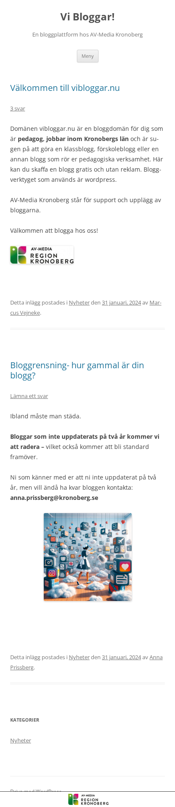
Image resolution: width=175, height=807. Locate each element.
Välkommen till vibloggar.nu (65, 87)
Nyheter (79, 302)
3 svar (17, 108)
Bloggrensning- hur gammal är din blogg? (77, 370)
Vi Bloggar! (87, 16)
